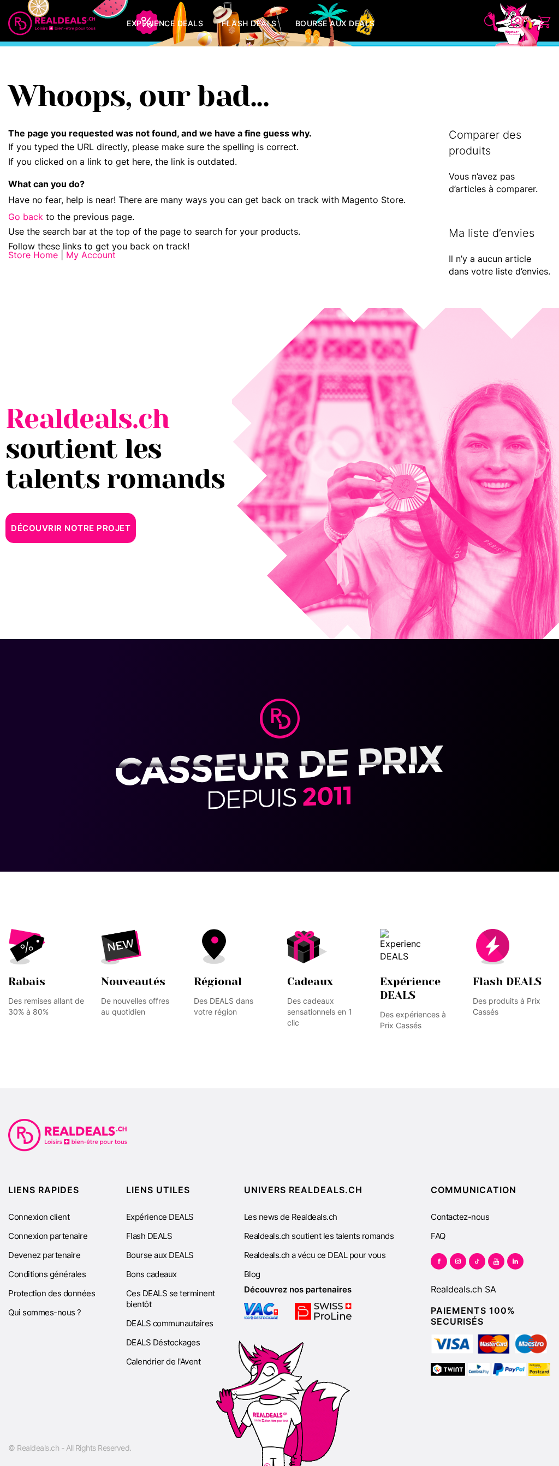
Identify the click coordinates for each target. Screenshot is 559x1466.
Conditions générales (47, 1274)
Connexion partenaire (47, 1236)
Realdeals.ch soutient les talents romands (319, 1236)
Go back (25, 216)
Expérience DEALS (160, 1217)
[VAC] (261, 1311)
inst (458, 1261)
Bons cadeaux (151, 1274)
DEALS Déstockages (163, 1342)
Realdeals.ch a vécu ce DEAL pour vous (315, 1255)
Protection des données (51, 1293)
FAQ (438, 1236)
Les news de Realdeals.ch (290, 1217)
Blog (252, 1274)
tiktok (477, 1261)
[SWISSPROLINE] (323, 1311)
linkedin (515, 1261)
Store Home (33, 254)
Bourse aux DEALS (160, 1255)
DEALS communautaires (169, 1323)
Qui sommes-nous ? (44, 1312)
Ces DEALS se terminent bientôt (170, 1298)
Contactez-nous (460, 1217)
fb (439, 1261)
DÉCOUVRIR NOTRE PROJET (70, 528)
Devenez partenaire (44, 1255)
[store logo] (52, 23)
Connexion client (38, 1217)
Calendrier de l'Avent (163, 1361)
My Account (91, 254)
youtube (496, 1261)
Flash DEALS (149, 1236)
